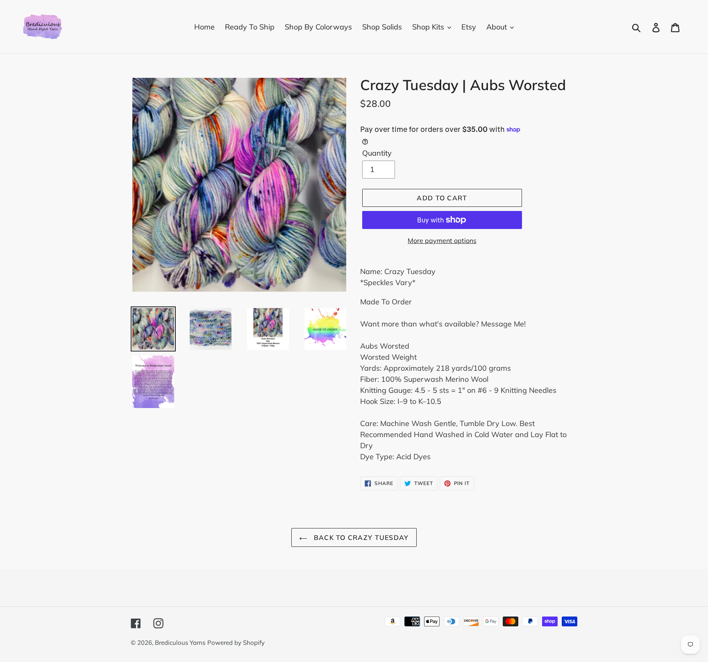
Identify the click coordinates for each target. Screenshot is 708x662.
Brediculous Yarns (180, 642)
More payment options (442, 240)
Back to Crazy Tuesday (359, 537)
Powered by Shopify (236, 642)
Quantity (377, 153)
